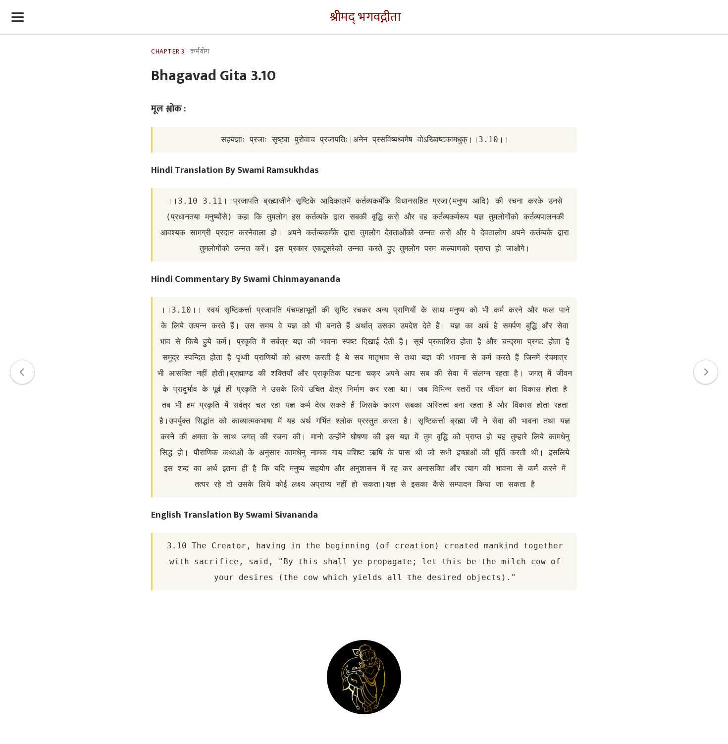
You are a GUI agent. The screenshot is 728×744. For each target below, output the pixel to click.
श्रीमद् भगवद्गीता (365, 17)
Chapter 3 (168, 51)
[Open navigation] (18, 17)
